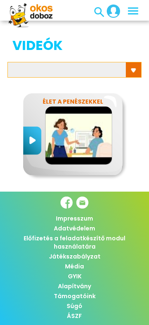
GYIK (75, 276)
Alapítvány (74, 286)
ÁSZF (74, 316)
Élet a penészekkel (73, 101)
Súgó (74, 306)
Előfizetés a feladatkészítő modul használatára (74, 242)
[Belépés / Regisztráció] (111, 10)
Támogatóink (75, 296)
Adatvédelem (74, 228)
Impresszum (74, 218)
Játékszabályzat (75, 256)
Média (74, 266)
